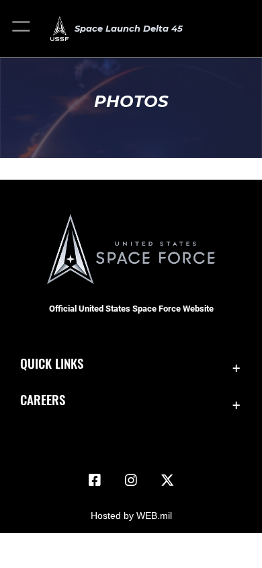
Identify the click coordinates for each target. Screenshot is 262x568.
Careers (42, 399)
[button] (22, 28)
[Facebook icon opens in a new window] (95, 480)
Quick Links (51, 363)
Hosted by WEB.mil (131, 515)
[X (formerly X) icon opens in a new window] (167, 480)
